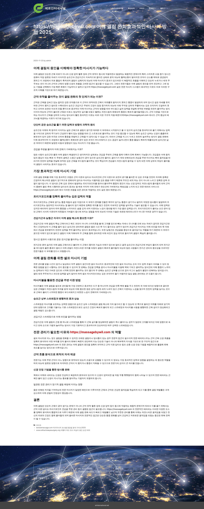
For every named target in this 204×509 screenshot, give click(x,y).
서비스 (141, 8)
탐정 (36, 478)
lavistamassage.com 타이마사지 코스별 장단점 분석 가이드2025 (61, 428)
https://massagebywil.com (90, 332)
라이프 (38, 425)
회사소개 (131, 8)
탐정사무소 (44, 478)
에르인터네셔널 (55, 8)
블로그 (162, 8)
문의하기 (152, 8)
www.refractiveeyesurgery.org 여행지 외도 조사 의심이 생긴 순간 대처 (63, 430)
